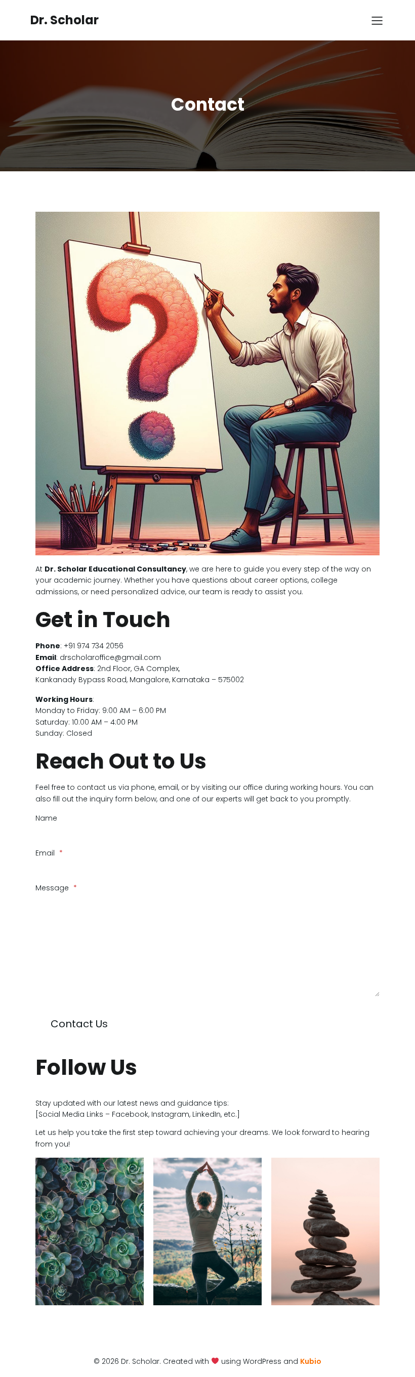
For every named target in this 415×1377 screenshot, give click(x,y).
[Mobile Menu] (377, 20)
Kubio (310, 1361)
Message (56, 888)
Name (46, 818)
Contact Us (79, 1024)
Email (49, 853)
